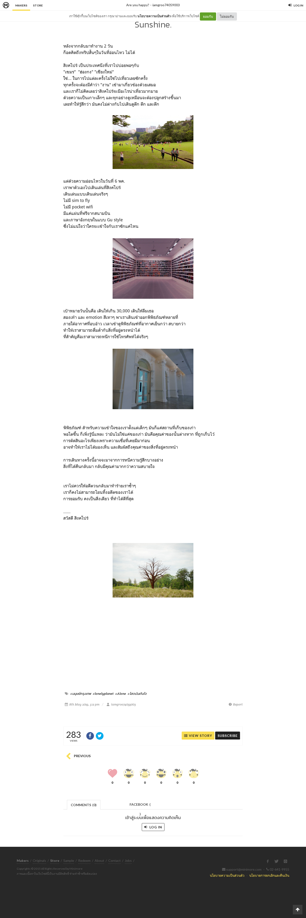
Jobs (128, 860)
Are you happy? (137, 5)
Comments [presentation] (84, 805)
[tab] (84, 804)
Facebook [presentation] (140, 805)
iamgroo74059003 (166, 5)
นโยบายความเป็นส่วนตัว (154, 16)
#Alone (120, 693)
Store (38, 5)
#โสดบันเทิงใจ (137, 693)
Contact (114, 860)
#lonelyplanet (103, 693)
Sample (68, 860)
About (99, 860)
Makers (21, 5)
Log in (155, 827)
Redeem (84, 860)
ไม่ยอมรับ (227, 16)
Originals (39, 860)
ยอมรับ (208, 16)
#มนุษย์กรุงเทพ (80, 693)
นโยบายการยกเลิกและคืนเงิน (269, 875)
